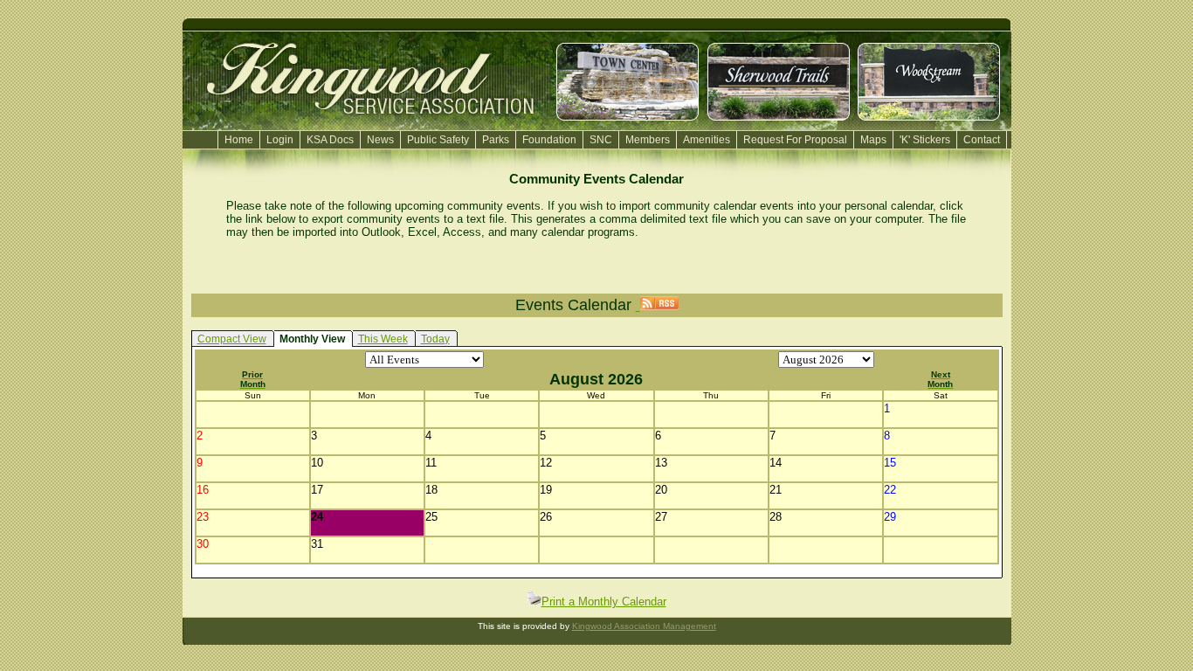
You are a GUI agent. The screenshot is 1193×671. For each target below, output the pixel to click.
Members (647, 140)
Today (435, 339)
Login (279, 140)
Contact (981, 140)
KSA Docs (330, 140)
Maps (873, 140)
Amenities (706, 140)
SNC (601, 140)
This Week (383, 339)
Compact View (231, 339)
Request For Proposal (795, 140)
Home (238, 140)
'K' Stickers (925, 140)
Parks (495, 140)
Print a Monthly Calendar (603, 601)
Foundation (549, 140)
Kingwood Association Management (644, 626)
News (380, 140)
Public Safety (438, 140)
